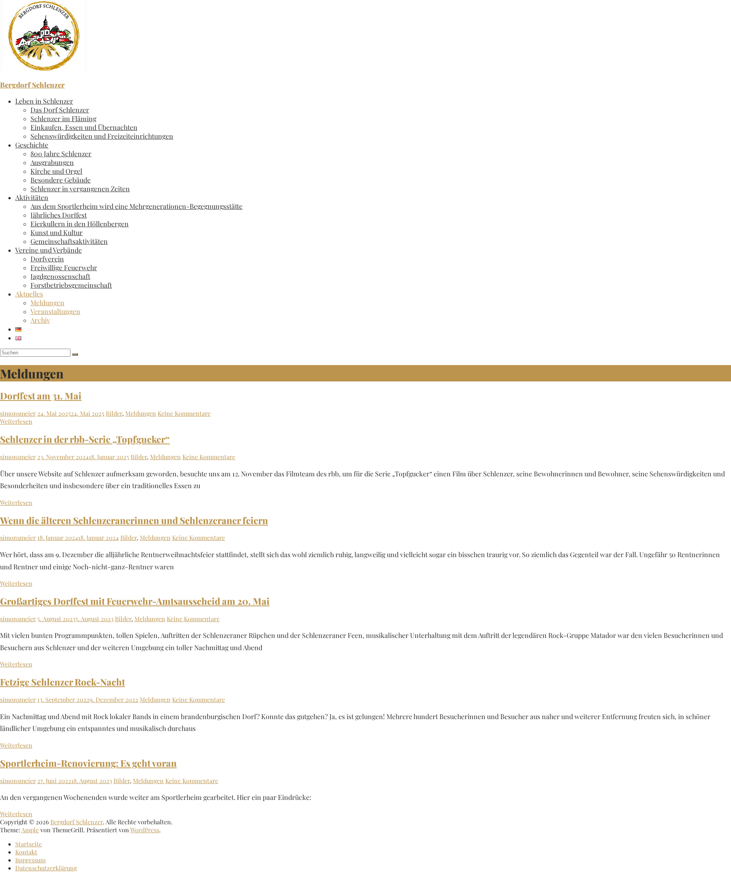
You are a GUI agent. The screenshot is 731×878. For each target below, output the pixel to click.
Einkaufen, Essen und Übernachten (83, 127)
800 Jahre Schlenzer (60, 153)
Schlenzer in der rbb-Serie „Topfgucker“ (85, 439)
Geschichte (31, 144)
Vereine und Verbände (48, 249)
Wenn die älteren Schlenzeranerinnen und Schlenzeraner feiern (134, 520)
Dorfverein (47, 258)
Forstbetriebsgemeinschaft (71, 284)
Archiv (40, 320)
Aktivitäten (31, 197)
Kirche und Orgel (56, 171)
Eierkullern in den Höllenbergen (79, 223)
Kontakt (26, 852)
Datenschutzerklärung (46, 868)
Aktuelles (29, 293)
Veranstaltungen (55, 311)
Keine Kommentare (184, 413)
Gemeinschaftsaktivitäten (69, 241)
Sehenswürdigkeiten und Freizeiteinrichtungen (101, 135)
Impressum (30, 860)
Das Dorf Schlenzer (59, 109)
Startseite (28, 844)
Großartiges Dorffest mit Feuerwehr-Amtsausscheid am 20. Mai (135, 601)
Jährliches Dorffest (58, 214)
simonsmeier (18, 413)
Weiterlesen (16, 421)
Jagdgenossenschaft (60, 276)
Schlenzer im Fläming (63, 118)
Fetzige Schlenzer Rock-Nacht (62, 682)
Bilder (114, 413)
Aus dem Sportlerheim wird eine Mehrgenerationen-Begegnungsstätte (136, 206)
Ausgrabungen (52, 162)
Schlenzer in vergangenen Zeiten (80, 188)
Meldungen (47, 302)
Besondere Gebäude (60, 179)
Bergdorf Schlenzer (32, 85)
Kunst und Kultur (56, 232)
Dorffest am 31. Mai (40, 395)
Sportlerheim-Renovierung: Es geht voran (88, 763)
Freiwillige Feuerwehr (63, 267)
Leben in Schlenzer (44, 100)
